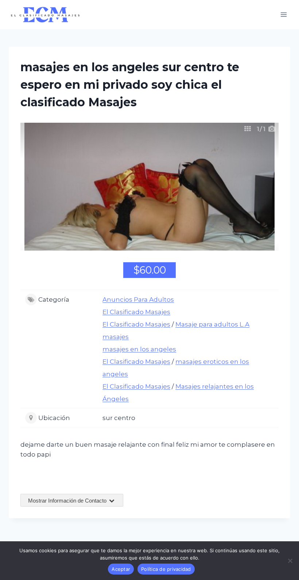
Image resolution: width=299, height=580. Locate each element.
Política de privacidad (166, 569)
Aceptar (121, 569)
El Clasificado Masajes (136, 312)
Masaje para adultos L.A (212, 324)
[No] (290, 560)
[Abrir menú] (283, 14)
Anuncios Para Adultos (138, 299)
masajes (115, 336)
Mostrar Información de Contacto (68, 500)
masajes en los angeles (139, 349)
